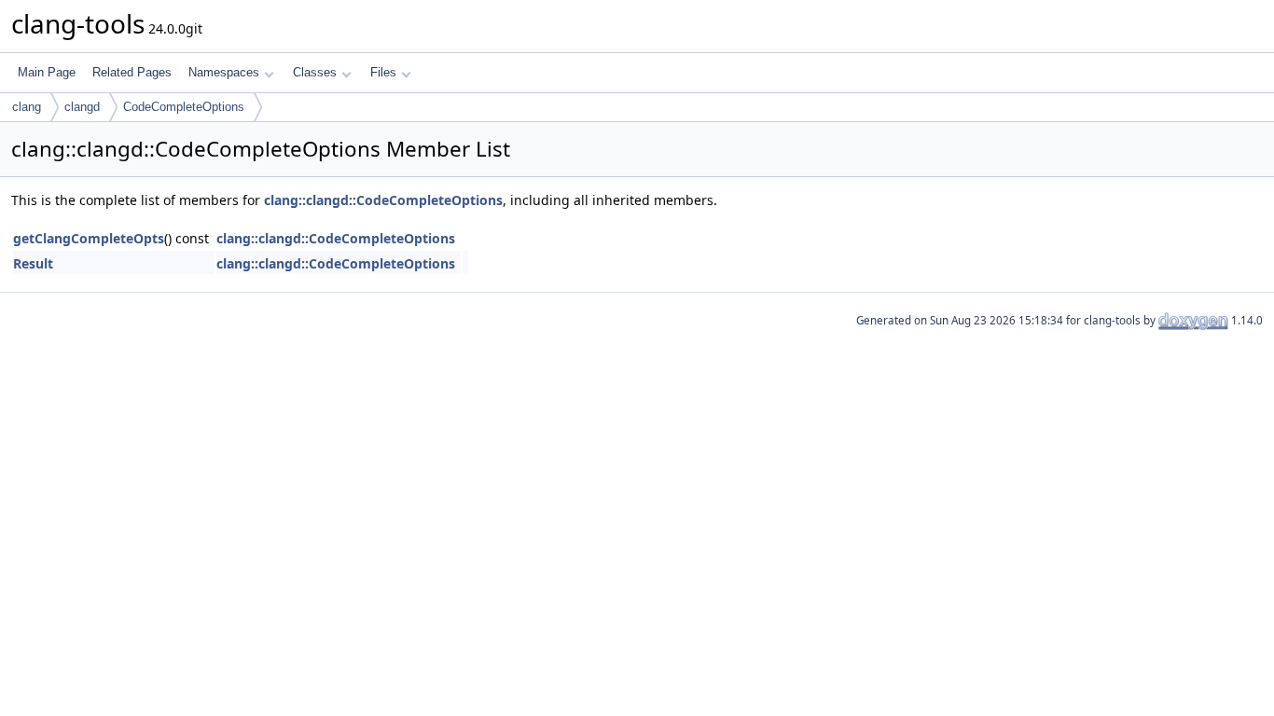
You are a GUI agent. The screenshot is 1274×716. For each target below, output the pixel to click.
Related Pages (132, 72)
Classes (315, 72)
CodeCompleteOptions (183, 107)
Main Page (47, 72)
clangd (82, 107)
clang (26, 107)
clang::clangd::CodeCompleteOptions (383, 200)
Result (33, 263)
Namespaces (223, 72)
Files (383, 72)
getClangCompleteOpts (88, 238)
